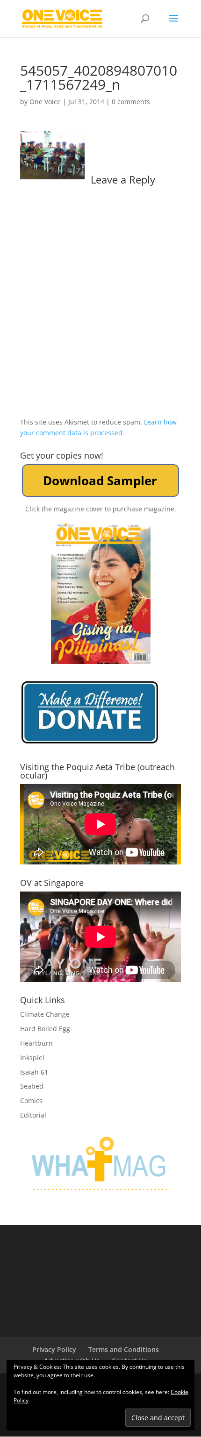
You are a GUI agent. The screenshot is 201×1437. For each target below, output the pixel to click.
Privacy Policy (54, 1349)
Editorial (33, 1115)
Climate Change (45, 1014)
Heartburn (36, 1043)
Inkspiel (32, 1057)
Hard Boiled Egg (45, 1028)
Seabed (31, 1086)
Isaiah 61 (34, 1072)
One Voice (45, 101)
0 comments (131, 101)
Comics (31, 1100)
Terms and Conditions (123, 1349)
